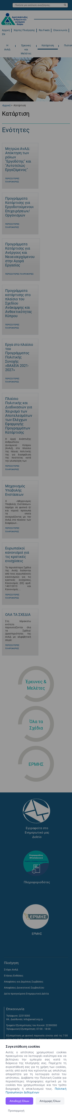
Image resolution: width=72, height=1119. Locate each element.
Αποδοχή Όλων (19, 1101)
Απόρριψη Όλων (50, 1101)
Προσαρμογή (16, 1110)
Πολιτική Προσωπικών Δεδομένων (36, 1090)
